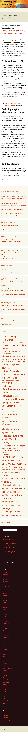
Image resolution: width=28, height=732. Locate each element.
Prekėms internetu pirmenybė (12, 103)
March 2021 (5, 595)
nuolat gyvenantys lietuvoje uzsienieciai (12, 412)
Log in (4, 713)
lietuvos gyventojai (6, 359)
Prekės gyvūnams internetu (8, 40)
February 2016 (6, 623)
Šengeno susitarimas (11, 514)
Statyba (4, 691)
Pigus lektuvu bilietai (9, 223)
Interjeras (5, 670)
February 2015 (6, 637)
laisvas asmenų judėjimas (13, 356)
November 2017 (6, 607)
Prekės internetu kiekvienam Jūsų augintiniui (12, 27)
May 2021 (5, 591)
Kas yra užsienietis (6, 351)
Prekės (16, 30)
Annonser (5, 649)
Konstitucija (16, 351)
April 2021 (5, 593)
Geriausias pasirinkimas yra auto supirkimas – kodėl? (13, 239)
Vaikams (5, 698)
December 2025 (6, 574)
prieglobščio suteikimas (12, 435)
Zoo (20, 30)
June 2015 (5, 628)
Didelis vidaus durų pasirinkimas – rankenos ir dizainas (13, 198)
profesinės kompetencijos (13, 445)
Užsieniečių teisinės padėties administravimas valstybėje (13, 495)
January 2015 (6, 640)
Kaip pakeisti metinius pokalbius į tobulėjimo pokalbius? (13, 194)
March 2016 (5, 621)
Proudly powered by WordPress (8, 729)
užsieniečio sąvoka (17, 467)
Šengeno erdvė (13, 511)
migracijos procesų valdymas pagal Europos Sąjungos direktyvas (12, 399)
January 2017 (6, 616)
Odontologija (6, 682)
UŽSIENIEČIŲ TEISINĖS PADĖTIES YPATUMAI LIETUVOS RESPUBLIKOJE (13, 460)
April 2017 (5, 612)
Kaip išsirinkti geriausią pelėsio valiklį (9, 225)
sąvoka (14, 448)
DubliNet (2, 334)
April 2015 (5, 633)
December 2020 (6, 598)
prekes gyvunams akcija (12, 33)
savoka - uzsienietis (6, 448)
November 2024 (6, 581)
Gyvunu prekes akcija (9, 105)
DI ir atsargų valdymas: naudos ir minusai (10, 191)
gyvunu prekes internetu (16, 31)
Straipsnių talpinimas (9, 303)
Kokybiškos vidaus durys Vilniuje (8, 272)
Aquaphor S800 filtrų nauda (7, 201)
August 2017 (5, 609)
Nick (4, 677)
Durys (4, 661)
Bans (4, 656)
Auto (4, 652)
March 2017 (5, 614)
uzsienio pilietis (5, 454)
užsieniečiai (6, 467)
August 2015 (5, 626)
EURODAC (6, 334)
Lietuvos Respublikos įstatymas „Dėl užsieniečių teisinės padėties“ (13, 374)
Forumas (5, 663)
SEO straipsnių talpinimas (10, 250)
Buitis (4, 659)
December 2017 (6, 605)
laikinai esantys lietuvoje (8, 353)
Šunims (3, 179)
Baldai (4, 654)
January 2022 (6, 586)
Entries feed (6, 715)
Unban (4, 696)
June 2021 (5, 588)
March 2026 (5, 572)
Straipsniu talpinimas (9, 318)
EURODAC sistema (11, 334)
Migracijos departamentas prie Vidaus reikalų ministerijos (11, 380)
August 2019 (5, 602)
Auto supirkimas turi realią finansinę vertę (10, 320)
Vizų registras (3, 512)
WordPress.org (6, 720)
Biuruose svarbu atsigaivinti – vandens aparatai (11, 213)
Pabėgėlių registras (4, 426)
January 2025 (6, 577)
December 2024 (6, 579)
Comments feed (6, 717)
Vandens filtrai (6, 701)
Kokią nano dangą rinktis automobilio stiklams (11, 288)
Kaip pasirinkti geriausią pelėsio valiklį (9, 203)
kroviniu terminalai (5, 522)
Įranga (4, 673)
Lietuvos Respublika (19, 359)
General (4, 666)
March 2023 (5, 584)
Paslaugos (12, 30)
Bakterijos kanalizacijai (10, 279)
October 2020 (6, 600)
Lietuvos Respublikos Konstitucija (13, 362)
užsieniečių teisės (9, 501)
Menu (2, 10)
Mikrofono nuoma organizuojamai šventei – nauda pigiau (13, 196)
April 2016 (5, 619)
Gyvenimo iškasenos (7, 668)
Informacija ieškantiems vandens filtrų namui (11, 215)
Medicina (5, 675)
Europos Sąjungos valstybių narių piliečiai (12, 342)
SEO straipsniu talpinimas (10, 236)
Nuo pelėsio (5, 680)
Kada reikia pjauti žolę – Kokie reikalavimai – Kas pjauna (13, 281)
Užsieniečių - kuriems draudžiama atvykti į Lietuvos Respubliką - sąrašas (13, 469)
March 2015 (5, 635)
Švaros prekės (6, 694)
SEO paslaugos (7, 265)
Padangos (5, 684)
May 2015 (5, 630)
